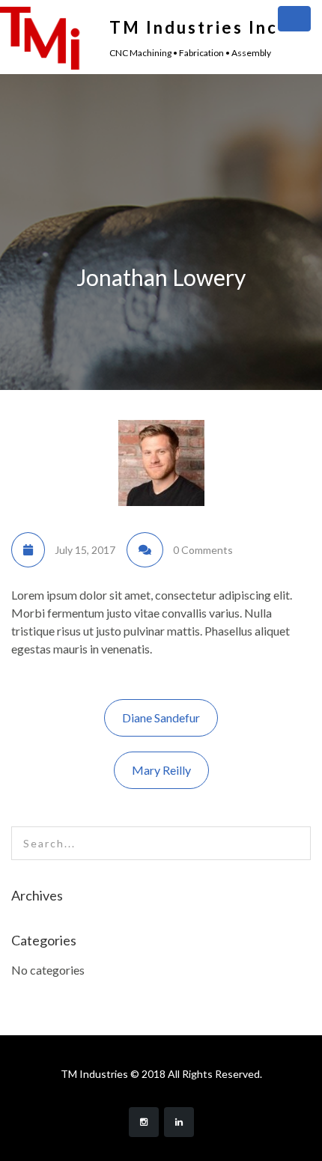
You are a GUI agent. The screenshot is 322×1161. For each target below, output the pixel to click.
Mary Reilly (161, 770)
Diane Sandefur (161, 717)
